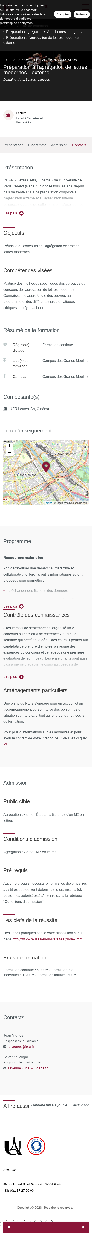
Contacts (79, 145)
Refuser (81, 14)
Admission (59, 145)
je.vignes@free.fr (21, 1046)
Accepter (62, 14)
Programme (37, 145)
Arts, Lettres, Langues (64, 32)
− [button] (9, 452)
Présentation (13, 145)
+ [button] (9, 446)
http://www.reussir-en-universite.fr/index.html (48, 939)
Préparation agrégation (24, 32)
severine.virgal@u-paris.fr (28, 1068)
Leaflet (48, 502)
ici (5, 744)
